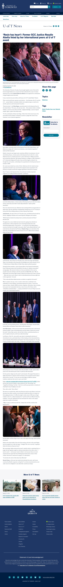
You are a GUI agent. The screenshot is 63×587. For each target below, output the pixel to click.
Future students (6, 13)
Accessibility (35, 526)
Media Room (6, 19)
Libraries (20, 541)
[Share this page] (50, 90)
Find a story (14, 16)
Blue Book (53, 16)
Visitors (58, 13)
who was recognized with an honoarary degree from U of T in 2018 (21, 381)
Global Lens (45, 99)
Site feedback (35, 531)
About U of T (21, 524)
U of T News (12, 26)
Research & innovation (23, 536)
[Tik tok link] (31, 577)
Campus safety (49, 534)
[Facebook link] (56, 26)
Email (37, 3)
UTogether (21, 544)
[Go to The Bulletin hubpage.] (47, 123)
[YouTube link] (22, 577)
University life (21, 539)
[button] (56, 6)
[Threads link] (40, 577)
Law (54, 109)
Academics (21, 529)
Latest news (6, 16)
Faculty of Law (49, 109)
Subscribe (51, 135)
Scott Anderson (7, 87)
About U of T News (24, 16)
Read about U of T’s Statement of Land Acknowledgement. (32, 565)
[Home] (9, 6)
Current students (17, 13)
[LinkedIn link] (27, 577)
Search (49, 6)
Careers (34, 524)
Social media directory (49, 577)
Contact (34, 521)
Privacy (33, 529)
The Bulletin (35, 16)
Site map (34, 534)
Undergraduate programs (24, 531)
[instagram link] (58, 26)
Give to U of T (21, 526)
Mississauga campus (50, 526)
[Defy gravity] (32, 511)
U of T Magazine (44, 16)
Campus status (58, 3)
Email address (46, 127)
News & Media (22, 521)
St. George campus (50, 524)
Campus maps (49, 531)
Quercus (44, 3)
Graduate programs (23, 534)
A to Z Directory (22, 546)
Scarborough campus (50, 529)
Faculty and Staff (37, 13)
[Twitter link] (53, 26)
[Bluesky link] (35, 577)
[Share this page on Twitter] (43, 90)
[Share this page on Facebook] (47, 90)
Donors (47, 13)
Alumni (27, 13)
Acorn (50, 3)
